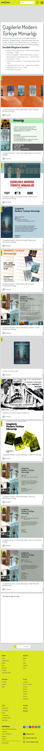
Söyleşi (25, 705)
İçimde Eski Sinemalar (14, 69)
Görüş (25, 708)
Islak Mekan (5, 715)
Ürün (3, 705)
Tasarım (4, 670)
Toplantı (25, 665)
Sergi (24, 663)
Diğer (24, 668)
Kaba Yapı (4, 720)
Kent (3, 665)
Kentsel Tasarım (27, 684)
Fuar (24, 660)
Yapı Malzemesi (6, 673)
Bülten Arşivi (5, 743)
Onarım (25, 694)
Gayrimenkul (5, 660)
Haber (4, 655)
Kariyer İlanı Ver (31, 738)
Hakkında (4, 731)
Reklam (4, 736)
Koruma (25, 687)
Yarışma (4, 679)
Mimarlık (4, 668)
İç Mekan (25, 682)
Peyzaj (25, 696)
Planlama (25, 699)
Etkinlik (25, 655)
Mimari (25, 689)
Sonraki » (26, 646)
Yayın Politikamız (6, 734)
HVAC (3, 713)
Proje (25, 679)
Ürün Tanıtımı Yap (32, 742)
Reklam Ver (30, 734)
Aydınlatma (5, 708)
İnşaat (3, 663)
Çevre (3, 658)
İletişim (4, 739)
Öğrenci (4, 684)
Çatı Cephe (5, 710)
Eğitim (25, 658)
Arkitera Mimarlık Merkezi (9, 729)
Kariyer (25, 711)
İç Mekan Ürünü (6, 718)
